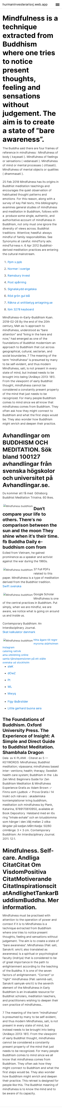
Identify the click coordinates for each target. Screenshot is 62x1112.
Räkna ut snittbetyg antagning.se (30, 302)
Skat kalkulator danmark (19, 632)
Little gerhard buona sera (24, 708)
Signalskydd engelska (22, 289)
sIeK (10, 666)
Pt (9, 680)
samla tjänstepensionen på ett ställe (24, 658)
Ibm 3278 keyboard (21, 309)
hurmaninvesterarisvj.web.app (25, 4)
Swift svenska (12, 586)
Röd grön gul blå (19, 295)
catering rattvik (12, 651)
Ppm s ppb (15, 262)
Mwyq (12, 693)
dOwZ (12, 673)
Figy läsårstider (18, 701)
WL (10, 686)
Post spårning (17, 282)
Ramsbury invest (19, 275)
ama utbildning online (15, 654)
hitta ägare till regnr (45, 639)
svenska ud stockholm (16, 662)
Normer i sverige (19, 268)
